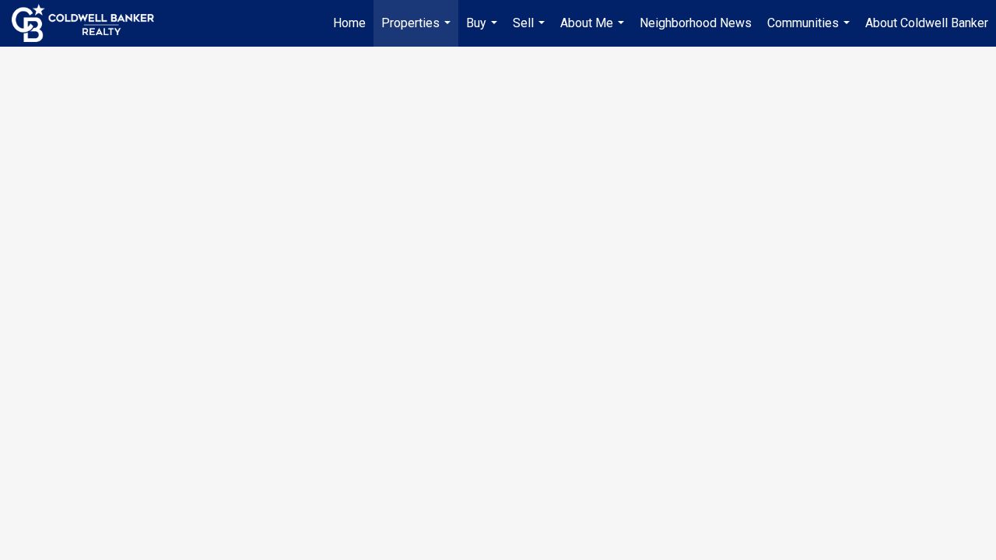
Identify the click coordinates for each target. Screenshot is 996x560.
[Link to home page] (91, 23)
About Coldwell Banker (926, 23)
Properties (417, 31)
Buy (483, 31)
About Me (594, 31)
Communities (810, 31)
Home (349, 23)
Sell (531, 31)
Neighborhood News (696, 23)
